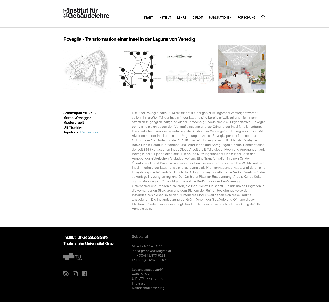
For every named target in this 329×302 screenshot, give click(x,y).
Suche (263, 17)
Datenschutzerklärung (148, 287)
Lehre (182, 17)
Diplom (197, 17)
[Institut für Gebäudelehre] (86, 17)
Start (148, 17)
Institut (165, 17)
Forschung (246, 17)
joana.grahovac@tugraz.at (151, 250)
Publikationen (220, 17)
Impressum (140, 283)
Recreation (89, 131)
